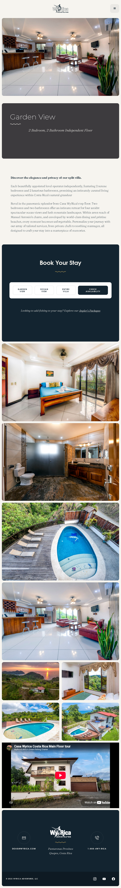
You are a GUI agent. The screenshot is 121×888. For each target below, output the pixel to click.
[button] (114, 8)
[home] (60, 8)
